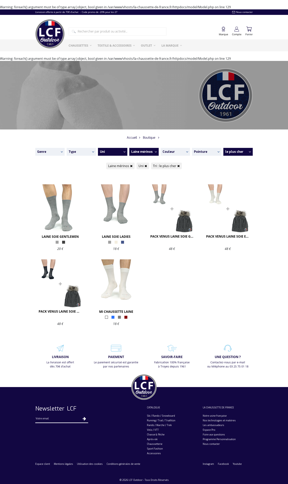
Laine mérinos (118, 166)
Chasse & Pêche (156, 434)
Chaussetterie (154, 444)
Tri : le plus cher (164, 166)
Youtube (237, 464)
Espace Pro (209, 430)
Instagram (208, 464)
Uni (141, 166)
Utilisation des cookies (90, 464)
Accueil (132, 138)
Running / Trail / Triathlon (161, 420)
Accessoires (154, 453)
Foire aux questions (214, 434)
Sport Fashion (155, 448)
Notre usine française (215, 415)
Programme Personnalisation (219, 439)
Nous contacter (211, 444)
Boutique (149, 138)
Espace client (42, 464)
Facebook (223, 464)
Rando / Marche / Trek (159, 425)
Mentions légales (63, 464)
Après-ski (152, 439)
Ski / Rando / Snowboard (161, 415)
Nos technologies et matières (219, 420)
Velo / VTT (153, 430)
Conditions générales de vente (123, 464)
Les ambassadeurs (213, 425)
